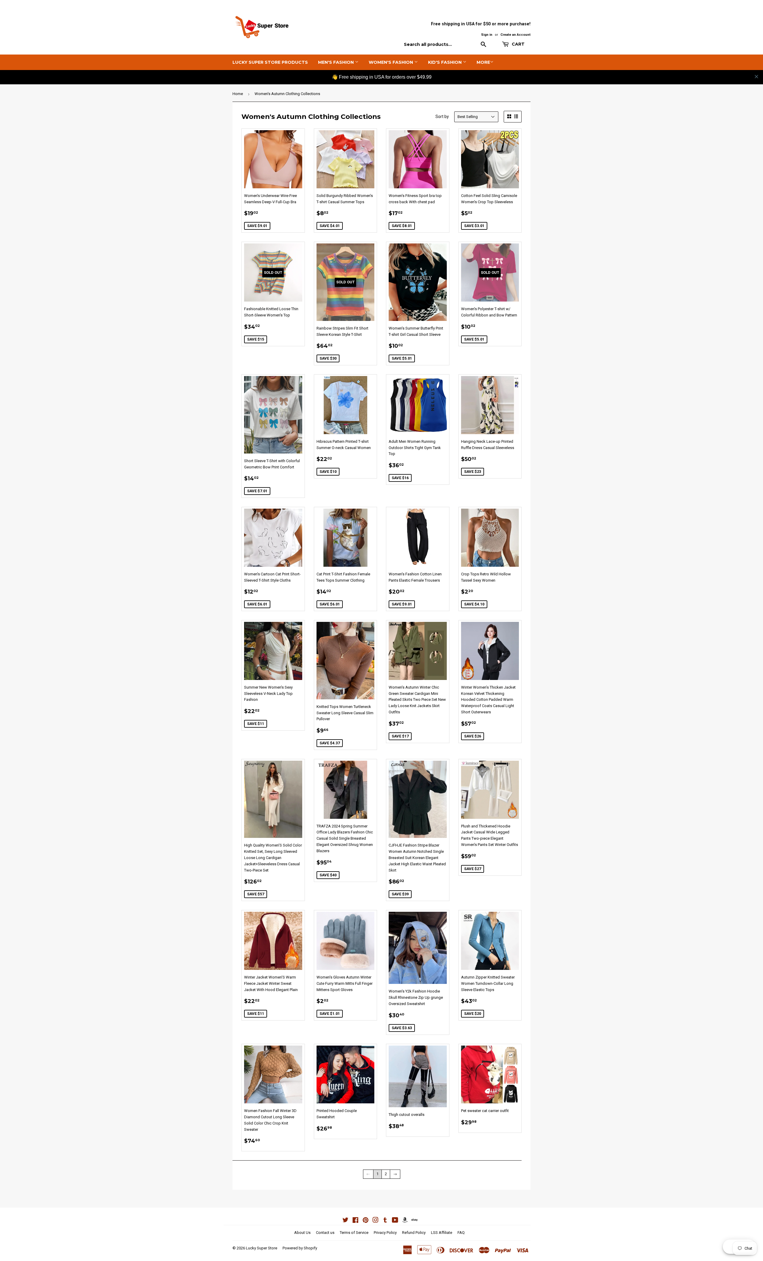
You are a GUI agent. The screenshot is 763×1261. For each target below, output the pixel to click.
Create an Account (515, 35)
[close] (756, 76)
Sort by (442, 116)
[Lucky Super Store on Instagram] (376, 1221)
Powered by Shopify (300, 1248)
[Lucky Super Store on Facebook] (355, 1221)
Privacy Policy (385, 1232)
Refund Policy (414, 1232)
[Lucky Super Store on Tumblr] (385, 1221)
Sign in (486, 35)
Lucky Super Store (261, 1248)
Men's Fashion (336, 62)
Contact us (325, 1232)
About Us (302, 1232)
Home (237, 93)
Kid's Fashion (445, 62)
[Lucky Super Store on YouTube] (395, 1221)
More (483, 62)
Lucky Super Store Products (270, 62)
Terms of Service (354, 1232)
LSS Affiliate (441, 1232)
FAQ (461, 1232)
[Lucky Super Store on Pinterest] (365, 1221)
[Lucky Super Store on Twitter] (345, 1221)
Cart (518, 44)
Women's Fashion (391, 62)
